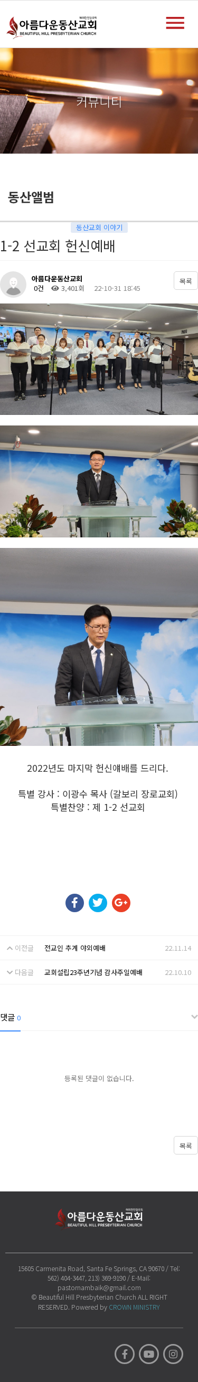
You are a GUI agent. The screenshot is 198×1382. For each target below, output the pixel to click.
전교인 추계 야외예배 (75, 948)
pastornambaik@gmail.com (99, 1287)
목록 (186, 281)
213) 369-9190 (107, 1277)
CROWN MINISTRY (134, 1306)
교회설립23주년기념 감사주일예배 (93, 972)
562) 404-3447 (66, 1277)
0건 (38, 288)
